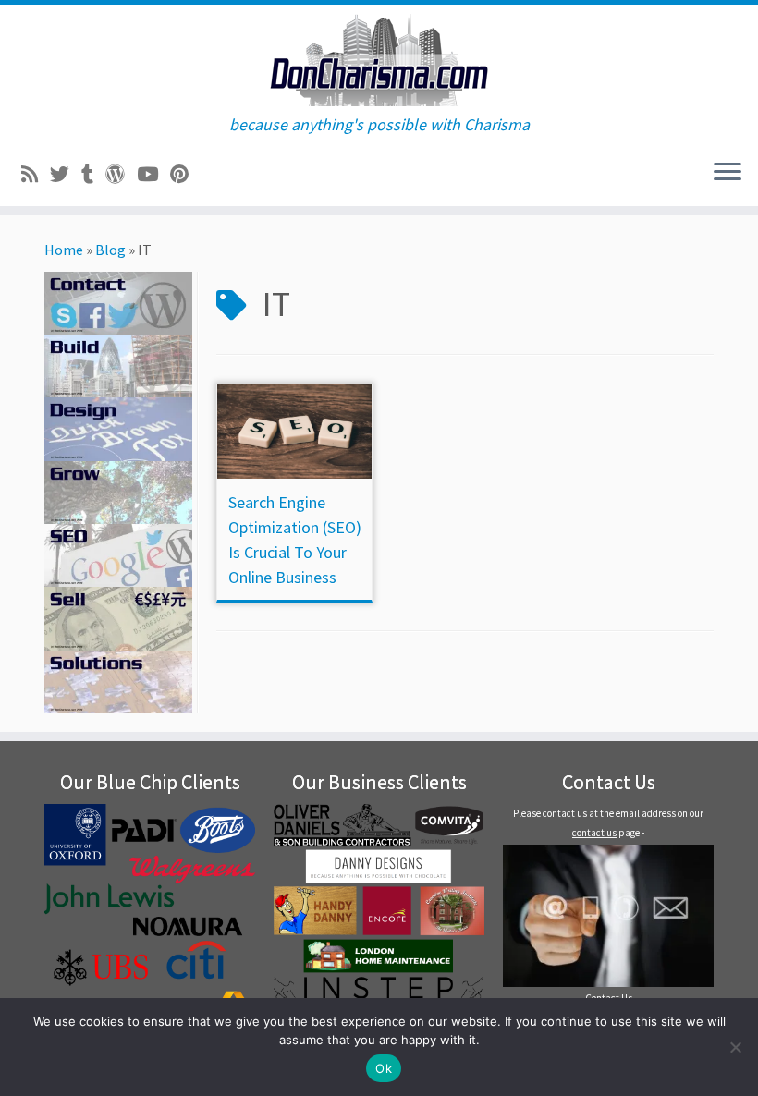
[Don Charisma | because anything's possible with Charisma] (379, 60)
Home (63, 249)
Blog (110, 249)
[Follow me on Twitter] (65, 175)
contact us (594, 832)
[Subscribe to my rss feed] (35, 175)
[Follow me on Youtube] (153, 175)
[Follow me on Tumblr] (93, 175)
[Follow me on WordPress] (121, 175)
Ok (383, 1068)
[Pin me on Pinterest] (185, 175)
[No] (735, 1047)
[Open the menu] (727, 173)
